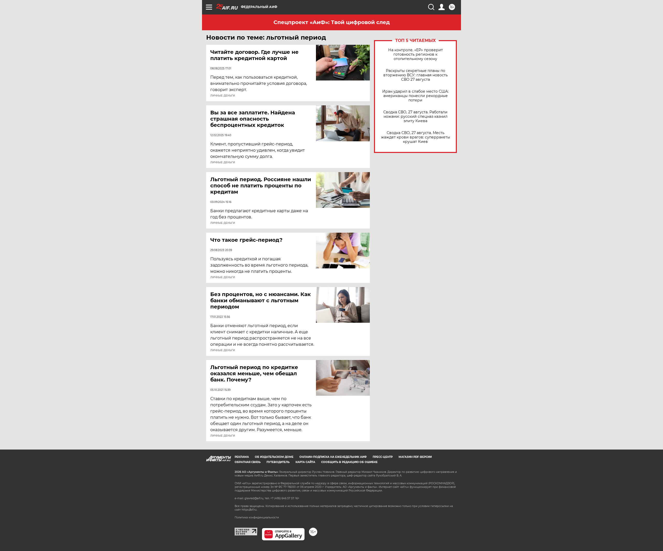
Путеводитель (278, 462)
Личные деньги (222, 95)
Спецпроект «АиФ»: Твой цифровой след (331, 22)
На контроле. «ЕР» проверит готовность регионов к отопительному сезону (415, 54)
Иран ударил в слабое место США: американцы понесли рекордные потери (415, 95)
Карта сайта (305, 462)
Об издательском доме (274, 457)
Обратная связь (248, 462)
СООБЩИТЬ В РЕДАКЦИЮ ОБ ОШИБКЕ (349, 462)
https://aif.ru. (249, 509)
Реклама (242, 457)
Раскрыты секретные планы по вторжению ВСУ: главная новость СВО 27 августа (415, 75)
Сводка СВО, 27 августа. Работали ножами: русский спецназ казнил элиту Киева (415, 116)
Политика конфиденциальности (257, 517)
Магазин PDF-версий (415, 457)
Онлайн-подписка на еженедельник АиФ (333, 457)
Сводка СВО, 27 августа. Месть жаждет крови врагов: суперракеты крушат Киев (415, 137)
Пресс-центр (383, 457)
